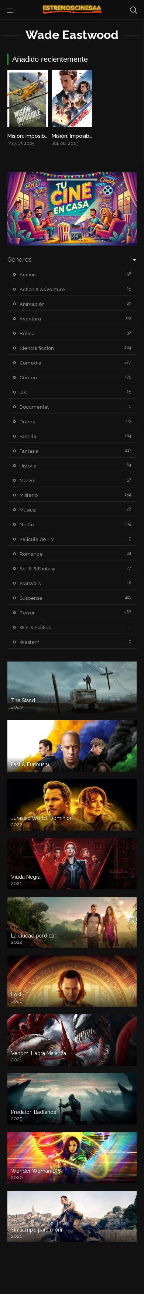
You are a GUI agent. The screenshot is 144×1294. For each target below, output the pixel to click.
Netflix (27, 524)
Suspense (31, 598)
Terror (27, 613)
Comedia (30, 363)
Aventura (30, 319)
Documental (34, 407)
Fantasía (29, 451)
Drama (27, 421)
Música (28, 510)
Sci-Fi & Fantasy (37, 568)
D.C (23, 392)
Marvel (28, 480)
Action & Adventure (42, 289)
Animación (32, 304)
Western (30, 642)
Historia (28, 466)
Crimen (28, 377)
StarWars (30, 583)
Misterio (29, 495)
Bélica (27, 333)
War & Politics (35, 627)
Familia (28, 436)
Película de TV (37, 539)
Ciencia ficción (37, 348)
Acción (28, 274)
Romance (31, 554)
